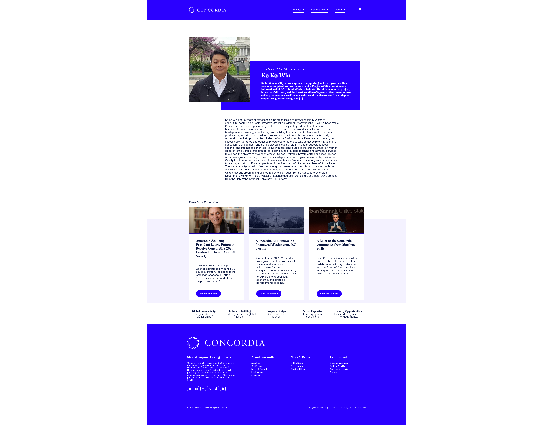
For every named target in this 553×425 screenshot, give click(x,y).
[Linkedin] (196, 388)
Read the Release (208, 293)
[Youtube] (189, 388)
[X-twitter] (209, 388)
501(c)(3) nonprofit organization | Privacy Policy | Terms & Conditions (337, 408)
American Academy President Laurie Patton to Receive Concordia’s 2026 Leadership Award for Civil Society (215, 249)
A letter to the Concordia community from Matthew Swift (336, 245)
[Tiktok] (216, 388)
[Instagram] (203, 388)
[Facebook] (223, 388)
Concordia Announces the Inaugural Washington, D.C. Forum (276, 245)
